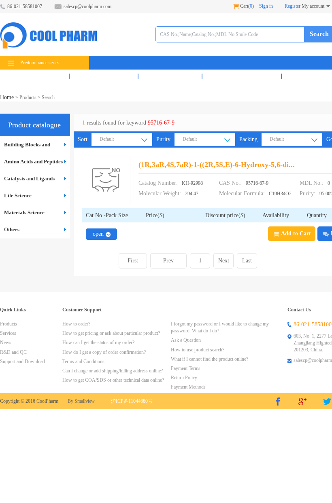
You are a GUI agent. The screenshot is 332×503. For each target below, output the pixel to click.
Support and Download (22, 361)
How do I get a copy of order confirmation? (104, 352)
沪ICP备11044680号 (132, 401)
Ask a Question (186, 340)
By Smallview (81, 401)
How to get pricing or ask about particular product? (111, 333)
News (170, 76)
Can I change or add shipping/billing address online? (112, 371)
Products (34, 76)
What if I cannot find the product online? (209, 359)
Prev (168, 261)
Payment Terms (185, 368)
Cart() (246, 6)
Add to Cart (296, 233)
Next (223, 261)
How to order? (76, 324)
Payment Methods (188, 387)
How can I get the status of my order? (98, 342)
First (133, 261)
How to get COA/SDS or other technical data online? (113, 380)
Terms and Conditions (83, 361)
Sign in (266, 6)
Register (292, 6)
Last (247, 261)
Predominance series (40, 63)
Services (104, 76)
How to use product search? (197, 350)
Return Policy (184, 377)
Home (7, 97)
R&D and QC (241, 76)
